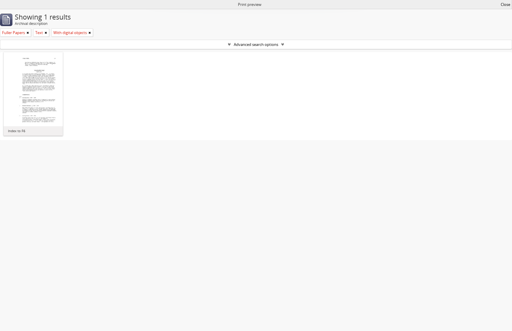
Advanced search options (256, 44)
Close (505, 4)
